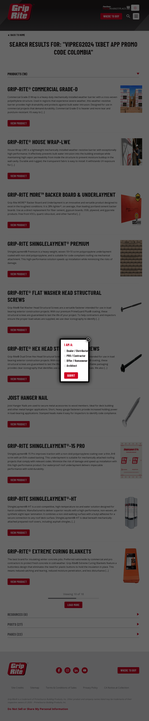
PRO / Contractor (76, 355)
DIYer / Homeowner (77, 360)
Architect (72, 365)
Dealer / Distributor (77, 350)
